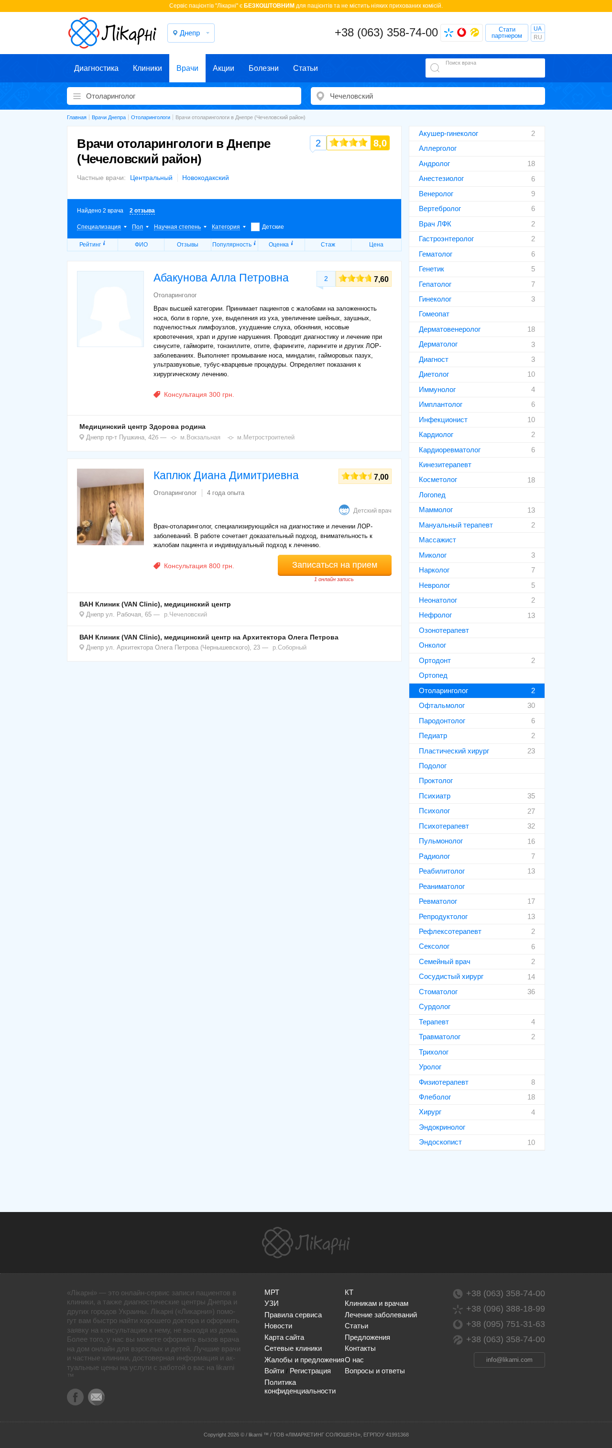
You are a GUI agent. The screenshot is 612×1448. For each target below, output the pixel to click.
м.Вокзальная (200, 437)
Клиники (147, 68)
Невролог (434, 585)
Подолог (433, 766)
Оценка (279, 244)
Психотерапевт (444, 826)
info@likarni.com (509, 1359)
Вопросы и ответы (375, 1371)
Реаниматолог (442, 886)
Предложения (367, 1337)
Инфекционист (443, 419)
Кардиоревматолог (450, 450)
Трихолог (433, 1052)
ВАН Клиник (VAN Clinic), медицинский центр (155, 604)
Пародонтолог (442, 721)
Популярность (231, 244)
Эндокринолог (442, 1127)
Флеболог (435, 1097)
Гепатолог (435, 284)
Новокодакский (205, 177)
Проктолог (436, 780)
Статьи (305, 68)
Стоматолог (438, 992)
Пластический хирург (454, 751)
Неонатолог (438, 600)
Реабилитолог (442, 871)
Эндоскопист (440, 1142)
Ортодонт (435, 660)
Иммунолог (437, 389)
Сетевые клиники (293, 1348)
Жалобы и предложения (304, 1360)
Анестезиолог (441, 178)
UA (538, 28)
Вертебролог (440, 208)
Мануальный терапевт (456, 525)
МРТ (271, 1292)
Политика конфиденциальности (300, 1386)
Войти (274, 1371)
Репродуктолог (443, 916)
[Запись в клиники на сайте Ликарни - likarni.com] (112, 33)
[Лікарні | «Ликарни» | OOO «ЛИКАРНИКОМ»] (306, 1242)
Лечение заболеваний (381, 1315)
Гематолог (435, 254)
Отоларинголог (443, 690)
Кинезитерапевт (445, 464)
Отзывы (187, 244)
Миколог (433, 555)
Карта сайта (284, 1337)
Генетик (431, 269)
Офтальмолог (442, 705)
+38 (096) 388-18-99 (505, 1308)
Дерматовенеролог (450, 329)
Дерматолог (438, 344)
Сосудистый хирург (451, 976)
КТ (349, 1292)
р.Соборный (289, 647)
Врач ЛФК (435, 224)
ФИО (141, 244)
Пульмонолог (441, 841)
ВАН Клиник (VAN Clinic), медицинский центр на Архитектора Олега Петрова (209, 637)
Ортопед (433, 675)
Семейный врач (444, 961)
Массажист (437, 540)
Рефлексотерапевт (450, 931)
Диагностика (96, 68)
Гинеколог (435, 299)
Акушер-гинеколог (448, 133)
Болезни (264, 68)
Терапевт (434, 1022)
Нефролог (435, 615)
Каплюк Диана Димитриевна (226, 475)
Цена (376, 244)
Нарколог (434, 570)
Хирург (430, 1112)
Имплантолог (440, 404)
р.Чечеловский (185, 614)
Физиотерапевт (444, 1082)
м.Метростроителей (266, 437)
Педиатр (433, 735)
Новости (278, 1326)
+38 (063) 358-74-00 (386, 32)
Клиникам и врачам (376, 1303)
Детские (273, 227)
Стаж (328, 244)
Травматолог (439, 1037)
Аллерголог (438, 148)
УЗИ (271, 1303)
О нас (354, 1360)
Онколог (432, 645)
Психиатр (434, 796)
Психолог (434, 811)
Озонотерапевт (444, 630)
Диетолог (434, 374)
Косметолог (438, 479)
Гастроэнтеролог (446, 239)
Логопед (432, 495)
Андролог (434, 163)
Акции (223, 68)
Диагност (433, 359)
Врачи (187, 68)
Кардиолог (436, 434)
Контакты (360, 1348)
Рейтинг (90, 244)
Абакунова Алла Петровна (221, 277)
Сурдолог (434, 1006)
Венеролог (436, 194)
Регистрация (310, 1371)
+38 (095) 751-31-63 (505, 1324)
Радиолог (434, 856)
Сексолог (434, 946)
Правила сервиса (293, 1315)
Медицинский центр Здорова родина (142, 426)
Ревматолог (438, 901)
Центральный (151, 177)
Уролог (430, 1067)
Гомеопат (434, 314)
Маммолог (436, 509)
